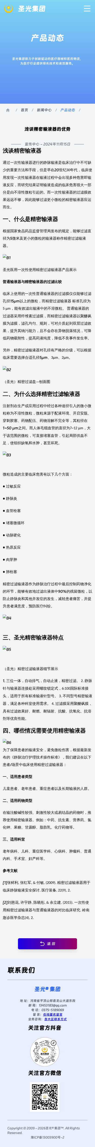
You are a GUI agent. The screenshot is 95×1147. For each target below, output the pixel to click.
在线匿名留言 (52, 1014)
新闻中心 (44, 110)
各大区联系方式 (55, 1019)
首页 (24, 110)
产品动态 (67, 110)
